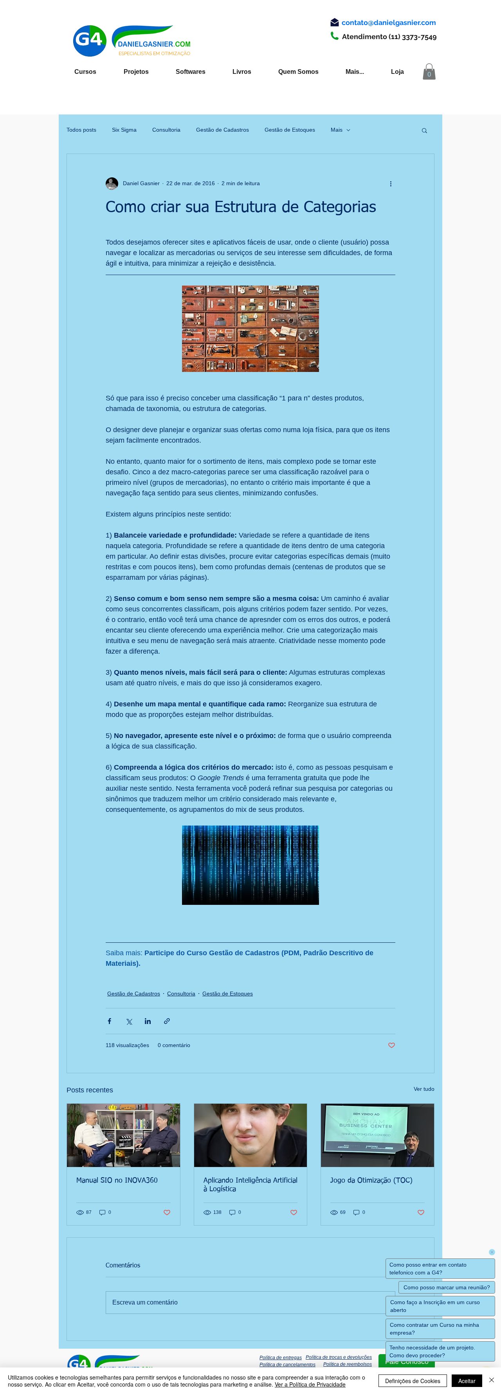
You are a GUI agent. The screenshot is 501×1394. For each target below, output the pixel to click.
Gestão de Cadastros (222, 130)
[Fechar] (491, 1381)
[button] (429, 71)
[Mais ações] (390, 183)
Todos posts (81, 130)
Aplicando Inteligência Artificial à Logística (250, 1185)
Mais (336, 130)
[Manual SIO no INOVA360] (123, 1135)
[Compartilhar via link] (167, 1021)
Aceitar (467, 1381)
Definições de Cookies (412, 1381)
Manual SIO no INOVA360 (117, 1180)
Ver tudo (424, 1089)
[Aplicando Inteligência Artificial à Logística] (250, 1135)
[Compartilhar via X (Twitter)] (128, 1021)
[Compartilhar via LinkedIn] (147, 1021)
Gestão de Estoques (290, 130)
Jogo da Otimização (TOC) (371, 1180)
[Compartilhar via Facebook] (109, 1021)
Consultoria (166, 130)
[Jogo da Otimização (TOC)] (377, 1135)
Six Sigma (124, 130)
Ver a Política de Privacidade (310, 1384)
